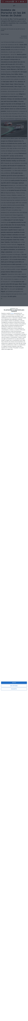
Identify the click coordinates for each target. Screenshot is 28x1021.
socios (12, 313)
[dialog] (14, 663)
